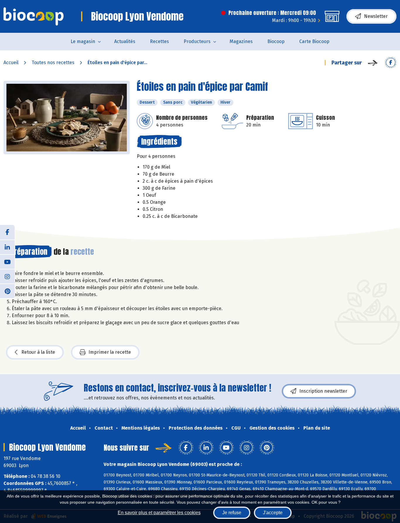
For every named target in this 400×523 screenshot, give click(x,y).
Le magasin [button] (83, 41)
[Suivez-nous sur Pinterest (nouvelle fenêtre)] (7, 290)
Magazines (241, 41)
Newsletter (376, 16)
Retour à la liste (38, 352)
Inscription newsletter (323, 391)
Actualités (124, 41)
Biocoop (276, 41)
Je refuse (231, 512)
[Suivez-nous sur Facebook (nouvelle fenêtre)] (7, 232)
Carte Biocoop (314, 41)
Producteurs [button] (197, 41)
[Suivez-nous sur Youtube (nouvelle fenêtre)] (7, 261)
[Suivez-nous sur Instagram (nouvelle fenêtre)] (7, 276)
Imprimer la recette (109, 352)
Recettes (159, 41)
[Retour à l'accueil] (34, 16)
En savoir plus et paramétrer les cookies (159, 512)
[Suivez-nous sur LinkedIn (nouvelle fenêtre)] (7, 247)
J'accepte (273, 512)
